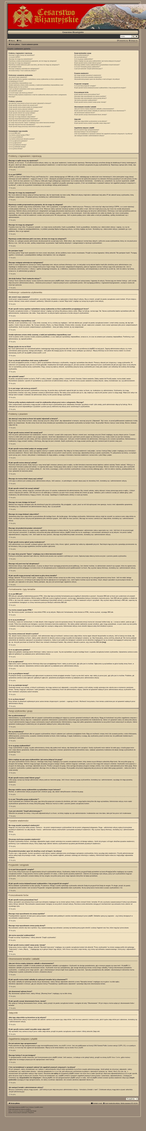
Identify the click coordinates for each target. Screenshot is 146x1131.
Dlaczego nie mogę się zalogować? (20, 63)
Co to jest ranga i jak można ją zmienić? (21, 93)
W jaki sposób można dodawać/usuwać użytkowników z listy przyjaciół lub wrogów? (100, 88)
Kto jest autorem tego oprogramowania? (86, 130)
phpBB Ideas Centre (113, 1057)
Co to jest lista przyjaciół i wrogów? (85, 86)
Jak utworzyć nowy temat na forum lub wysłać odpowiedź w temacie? (30, 103)
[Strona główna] (73, 16)
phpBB (22, 1107)
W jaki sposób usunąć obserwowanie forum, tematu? (90, 114)
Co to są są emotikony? (16, 137)
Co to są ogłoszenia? (15, 143)
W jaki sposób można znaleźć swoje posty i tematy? (90, 102)
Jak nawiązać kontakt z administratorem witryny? (89, 135)
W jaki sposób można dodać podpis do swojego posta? (26, 107)
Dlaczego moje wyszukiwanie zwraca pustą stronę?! (90, 98)
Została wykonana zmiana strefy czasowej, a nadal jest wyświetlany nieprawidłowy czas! (36, 85)
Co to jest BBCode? (15, 133)
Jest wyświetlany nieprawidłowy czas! (20, 83)
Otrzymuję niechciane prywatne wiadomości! (88, 77)
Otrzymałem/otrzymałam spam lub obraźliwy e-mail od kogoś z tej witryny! (97, 79)
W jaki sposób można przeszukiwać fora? (87, 94)
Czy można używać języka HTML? (19, 135)
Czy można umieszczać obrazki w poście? (22, 139)
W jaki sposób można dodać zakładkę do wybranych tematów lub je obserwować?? (100, 111)
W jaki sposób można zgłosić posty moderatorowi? (24, 120)
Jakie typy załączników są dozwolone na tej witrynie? (90, 121)
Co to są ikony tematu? (16, 148)
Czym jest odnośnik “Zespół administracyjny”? (88, 68)
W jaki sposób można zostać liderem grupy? (88, 63)
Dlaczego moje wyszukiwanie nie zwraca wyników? (90, 96)
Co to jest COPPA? (14, 57)
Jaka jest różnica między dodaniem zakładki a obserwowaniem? (94, 109)
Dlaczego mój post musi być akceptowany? (22, 124)
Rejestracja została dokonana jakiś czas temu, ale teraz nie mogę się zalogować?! (34, 65)
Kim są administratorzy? (81, 55)
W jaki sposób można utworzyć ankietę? (21, 109)
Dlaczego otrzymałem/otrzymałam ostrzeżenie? (23, 119)
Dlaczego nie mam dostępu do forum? (20, 115)
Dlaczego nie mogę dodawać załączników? (22, 117)
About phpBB (78, 1047)
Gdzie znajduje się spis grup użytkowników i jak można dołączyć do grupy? (97, 61)
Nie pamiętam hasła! (15, 67)
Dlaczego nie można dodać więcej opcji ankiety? (24, 111)
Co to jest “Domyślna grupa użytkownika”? (87, 67)
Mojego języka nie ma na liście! (18, 87)
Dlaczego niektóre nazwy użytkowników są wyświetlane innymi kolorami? (97, 65)
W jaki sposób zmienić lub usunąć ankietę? (22, 113)
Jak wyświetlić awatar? (16, 91)
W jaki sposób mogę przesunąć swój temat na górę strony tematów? (30, 126)
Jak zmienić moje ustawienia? (18, 77)
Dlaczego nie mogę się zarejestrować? (21, 59)
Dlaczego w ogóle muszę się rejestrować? (22, 55)
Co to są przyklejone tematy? (17, 145)
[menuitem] (19, 40)
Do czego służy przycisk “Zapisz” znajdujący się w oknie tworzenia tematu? (32, 122)
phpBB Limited (66, 1045)
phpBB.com (41, 353)
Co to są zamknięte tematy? (17, 147)
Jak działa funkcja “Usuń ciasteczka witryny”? (22, 70)
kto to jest (55, 1071)
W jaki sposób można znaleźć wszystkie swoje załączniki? (92, 123)
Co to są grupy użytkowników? (83, 59)
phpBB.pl (20, 353)
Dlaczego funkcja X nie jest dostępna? (86, 132)
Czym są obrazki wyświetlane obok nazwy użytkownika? (26, 89)
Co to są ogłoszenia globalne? (18, 141)
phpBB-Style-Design (31, 1111)
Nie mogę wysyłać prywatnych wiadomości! (87, 75)
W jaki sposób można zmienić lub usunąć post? (23, 105)
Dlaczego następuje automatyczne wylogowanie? (24, 68)
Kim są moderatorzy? (80, 57)
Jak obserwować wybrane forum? (84, 112)
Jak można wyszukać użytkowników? (85, 100)
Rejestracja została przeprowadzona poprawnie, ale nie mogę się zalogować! (33, 61)
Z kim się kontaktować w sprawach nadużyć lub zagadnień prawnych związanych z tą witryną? (103, 134)
